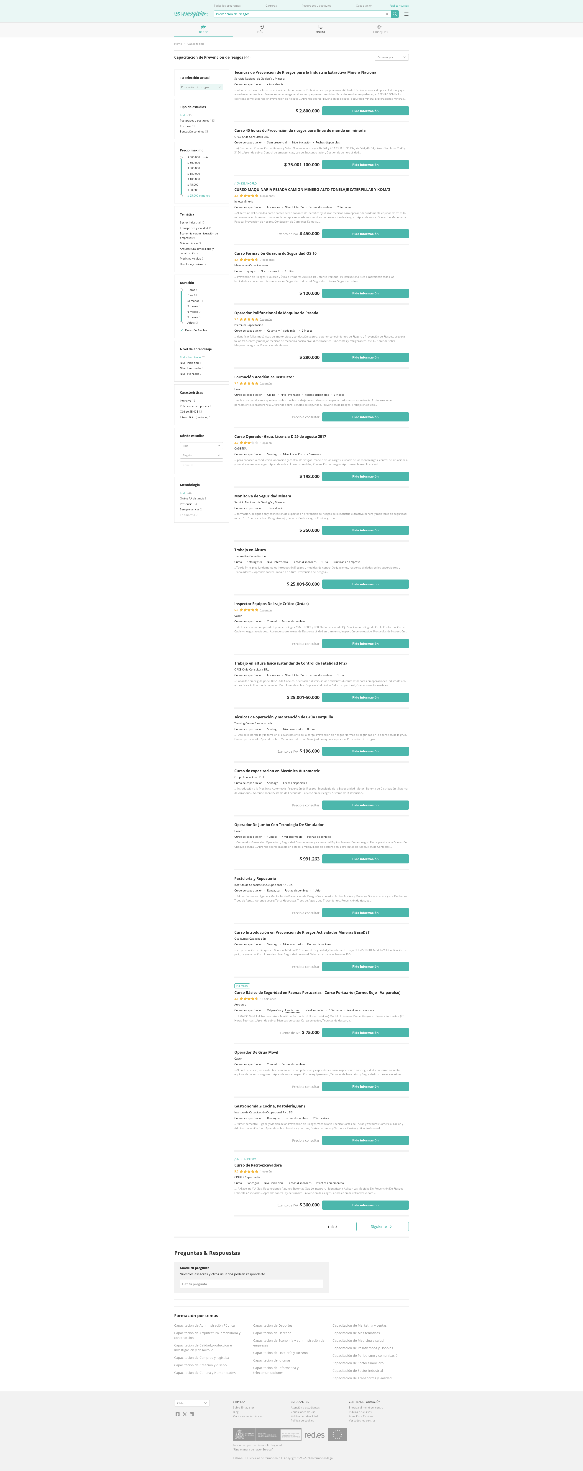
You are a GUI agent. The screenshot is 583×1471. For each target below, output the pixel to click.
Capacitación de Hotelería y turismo (280, 1353)
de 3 (332, 1226)
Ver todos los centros (362, 1420)
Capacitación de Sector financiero (358, 1363)
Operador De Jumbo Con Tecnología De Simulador (279, 824)
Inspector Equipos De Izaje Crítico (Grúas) (271, 603)
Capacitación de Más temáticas (356, 1333)
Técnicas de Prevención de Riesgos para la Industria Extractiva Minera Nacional (306, 72)
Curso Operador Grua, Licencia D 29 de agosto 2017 (280, 436)
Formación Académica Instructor (264, 376)
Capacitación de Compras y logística (201, 1357)
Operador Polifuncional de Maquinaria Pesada (276, 312)
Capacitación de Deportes (272, 1325)
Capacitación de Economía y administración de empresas (289, 1342)
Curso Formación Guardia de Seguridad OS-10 (275, 253)
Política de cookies (302, 1420)
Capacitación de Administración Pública (204, 1325)
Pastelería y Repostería (255, 878)
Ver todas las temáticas (248, 1416)
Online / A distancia (192, 498)
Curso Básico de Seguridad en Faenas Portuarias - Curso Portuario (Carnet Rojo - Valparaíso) (317, 992)
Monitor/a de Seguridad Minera (262, 496)
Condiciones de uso (303, 1412)
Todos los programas (227, 6)
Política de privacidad (304, 1416)
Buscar (395, 14)
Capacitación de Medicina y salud (358, 1340)
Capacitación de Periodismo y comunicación (365, 1355)
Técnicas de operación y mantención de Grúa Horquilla (283, 717)
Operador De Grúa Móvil (256, 1052)
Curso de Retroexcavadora (258, 1165)
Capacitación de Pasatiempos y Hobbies (362, 1348)
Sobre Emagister (243, 1407)
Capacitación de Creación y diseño (200, 1365)
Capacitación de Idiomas (272, 1360)
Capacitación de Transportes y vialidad (362, 1378)
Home (178, 44)
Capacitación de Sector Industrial (357, 1370)
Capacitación (364, 6)
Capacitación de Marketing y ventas (359, 1325)
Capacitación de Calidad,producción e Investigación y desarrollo (203, 1347)
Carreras (271, 6)
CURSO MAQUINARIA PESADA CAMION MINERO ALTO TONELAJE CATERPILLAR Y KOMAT (312, 189)
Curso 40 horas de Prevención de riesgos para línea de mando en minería (300, 130)
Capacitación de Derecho (272, 1333)
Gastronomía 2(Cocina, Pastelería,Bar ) (269, 1106)
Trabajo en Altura (250, 549)
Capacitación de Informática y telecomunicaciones (276, 1370)
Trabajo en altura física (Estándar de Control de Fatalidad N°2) (290, 663)
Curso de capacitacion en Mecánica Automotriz (277, 770)
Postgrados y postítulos (316, 6)
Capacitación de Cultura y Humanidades (205, 1372)
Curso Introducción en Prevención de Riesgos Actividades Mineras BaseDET (302, 932)
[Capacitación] (191, 15)
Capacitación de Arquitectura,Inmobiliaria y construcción (207, 1335)
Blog (236, 1412)
